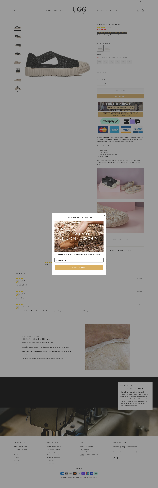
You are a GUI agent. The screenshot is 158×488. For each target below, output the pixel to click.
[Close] (104, 215)
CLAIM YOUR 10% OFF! (79, 267)
